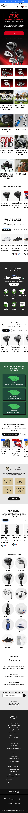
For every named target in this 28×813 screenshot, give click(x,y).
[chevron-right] (24, 695)
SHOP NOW (14, 33)
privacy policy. (14, 698)
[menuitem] (22, 7)
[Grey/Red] (16, 254)
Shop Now (22, 1)
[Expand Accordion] (10, 782)
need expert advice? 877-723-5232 (14, 38)
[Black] (13, 254)
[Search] (18, 7)
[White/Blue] (19, 254)
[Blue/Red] (5, 546)
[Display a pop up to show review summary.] (10, 206)
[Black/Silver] (2, 546)
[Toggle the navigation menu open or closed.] (26, 7)
